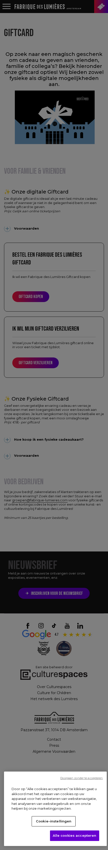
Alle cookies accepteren (74, 835)
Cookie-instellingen (53, 821)
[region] (55, 809)
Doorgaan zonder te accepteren (81, 778)
